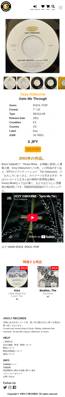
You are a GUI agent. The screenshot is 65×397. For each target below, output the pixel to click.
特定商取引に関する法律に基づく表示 (19, 370)
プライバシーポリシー (12, 374)
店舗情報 (7, 367)
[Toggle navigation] (60, 7)
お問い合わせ (9, 377)
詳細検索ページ (9, 364)
